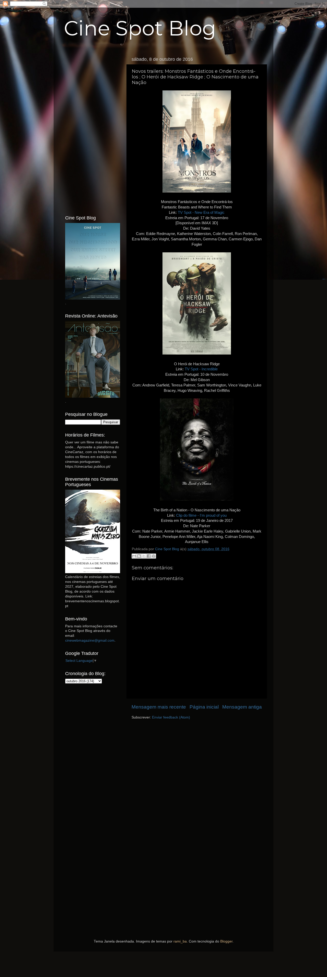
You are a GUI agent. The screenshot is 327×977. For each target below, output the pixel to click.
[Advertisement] (92, 131)
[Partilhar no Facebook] (148, 556)
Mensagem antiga (242, 707)
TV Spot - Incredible (201, 369)
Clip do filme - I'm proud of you (201, 515)
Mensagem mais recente (159, 707)
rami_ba (180, 941)
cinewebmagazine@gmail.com (89, 640)
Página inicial (204, 707)
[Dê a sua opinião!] (139, 556)
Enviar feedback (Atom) (171, 717)
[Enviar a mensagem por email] (134, 556)
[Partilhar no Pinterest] (153, 556)
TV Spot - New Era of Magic (201, 212)
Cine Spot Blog (140, 28)
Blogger (226, 941)
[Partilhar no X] (143, 556)
